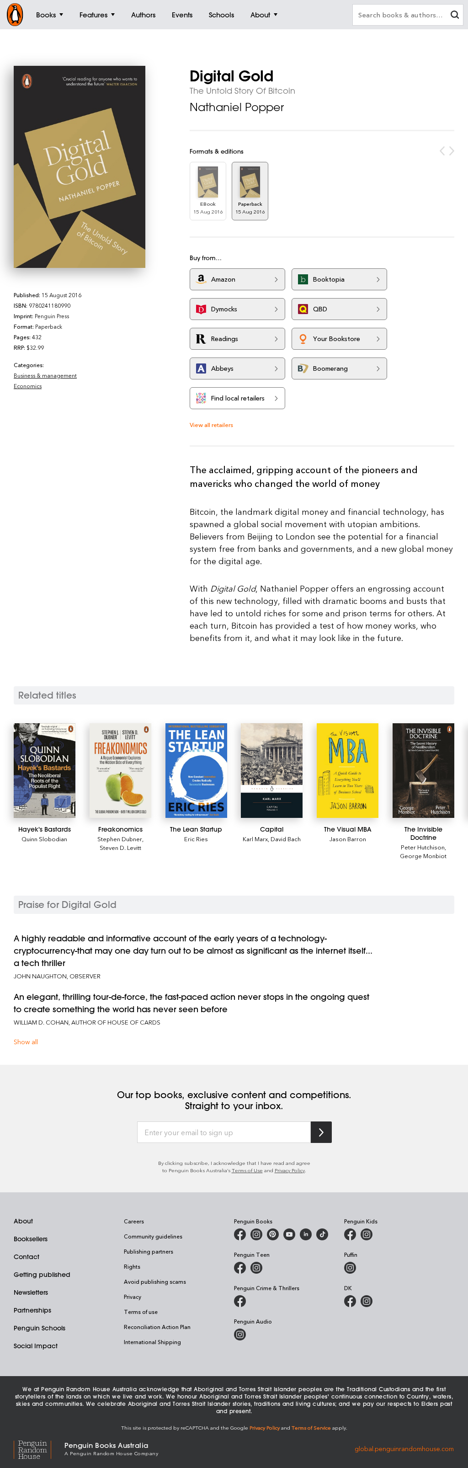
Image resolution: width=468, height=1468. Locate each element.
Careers (134, 1221)
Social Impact (36, 1346)
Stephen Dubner (119, 838)
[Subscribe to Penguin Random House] (321, 1132)
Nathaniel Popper (237, 107)
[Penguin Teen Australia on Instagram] (256, 1268)
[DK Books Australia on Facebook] (350, 1301)
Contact (26, 1257)
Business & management (45, 375)
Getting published (42, 1274)
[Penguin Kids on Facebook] (350, 1234)
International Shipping (152, 1342)
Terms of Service (311, 1427)
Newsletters (31, 1292)
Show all (26, 1041)
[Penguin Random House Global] (39, 1448)
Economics (28, 386)
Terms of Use (247, 1170)
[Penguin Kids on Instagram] (366, 1234)
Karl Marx (255, 838)
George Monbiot (423, 855)
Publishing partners (148, 1251)
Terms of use (141, 1312)
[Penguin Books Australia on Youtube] (289, 1234)
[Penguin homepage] (15, 14)
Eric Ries (196, 838)
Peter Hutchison (423, 847)
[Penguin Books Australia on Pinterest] (273, 1234)
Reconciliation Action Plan (157, 1327)
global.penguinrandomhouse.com (404, 1448)
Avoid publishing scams (155, 1281)
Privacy (132, 1296)
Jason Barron (348, 838)
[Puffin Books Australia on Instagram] (350, 1268)
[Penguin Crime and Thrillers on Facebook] (240, 1301)
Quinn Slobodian (44, 838)
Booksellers (31, 1239)
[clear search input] (455, 16)
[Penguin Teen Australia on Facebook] (240, 1268)
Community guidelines (153, 1236)
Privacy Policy (290, 1170)
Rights (132, 1266)
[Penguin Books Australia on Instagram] (256, 1234)
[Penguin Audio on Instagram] (240, 1334)
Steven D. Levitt (120, 847)
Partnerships (32, 1310)
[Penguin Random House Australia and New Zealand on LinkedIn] (306, 1234)
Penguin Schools (39, 1328)
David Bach (286, 838)
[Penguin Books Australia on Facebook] (240, 1234)
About (23, 1221)
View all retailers (211, 424)
